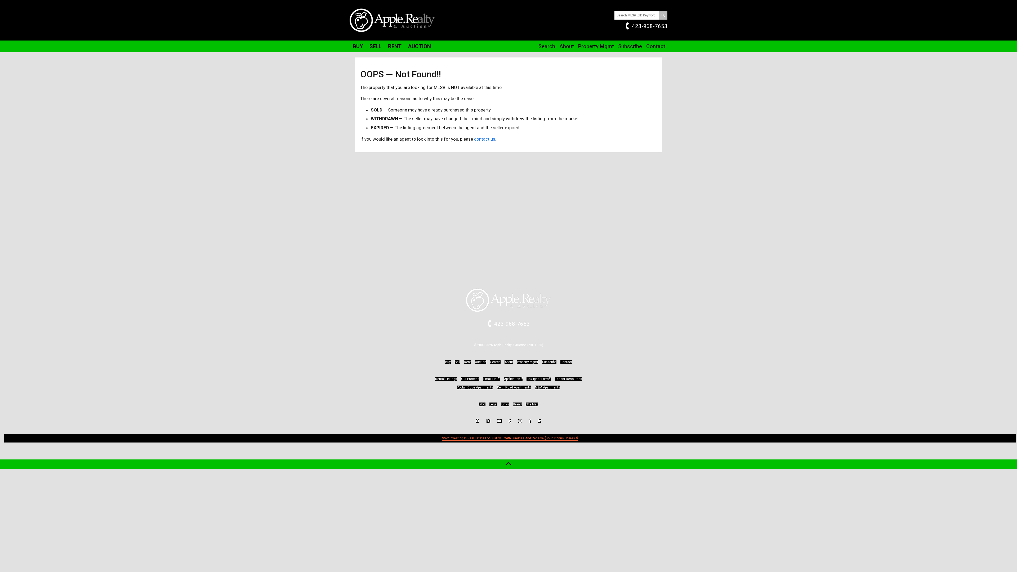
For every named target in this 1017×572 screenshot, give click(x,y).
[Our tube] (499, 421)
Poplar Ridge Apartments (475, 387)
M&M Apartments (547, 387)
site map (532, 404)
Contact (655, 46)
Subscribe (630, 46)
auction (480, 362)
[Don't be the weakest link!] (539, 421)
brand (517, 404)
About (566, 46)
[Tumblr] (510, 421)
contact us (484, 139)
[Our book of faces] (530, 421)
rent (467, 362)
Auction (419, 46)
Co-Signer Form (538, 379)
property (527, 362)
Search (546, 46)
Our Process (470, 379)
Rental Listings (446, 379)
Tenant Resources (568, 379)
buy (448, 362)
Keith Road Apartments (514, 387)
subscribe (549, 362)
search (495, 362)
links (505, 404)
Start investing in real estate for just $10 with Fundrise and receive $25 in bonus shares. (509, 438)
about (509, 362)
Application (512, 379)
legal (493, 404)
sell (457, 362)
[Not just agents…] (477, 421)
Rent (395, 46)
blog (482, 404)
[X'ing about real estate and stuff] (488, 421)
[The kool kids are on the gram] (519, 421)
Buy (358, 46)
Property (596, 46)
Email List (490, 379)
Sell (375, 46)
